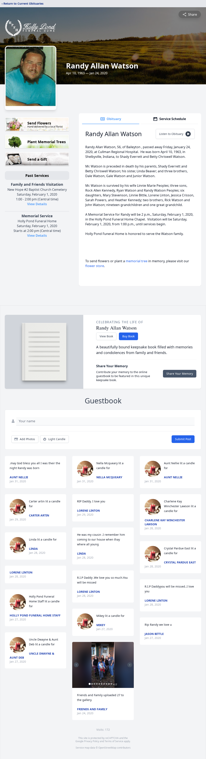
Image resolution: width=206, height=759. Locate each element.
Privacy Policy (91, 741)
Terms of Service (114, 741)
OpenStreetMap (107, 747)
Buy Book (128, 336)
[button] (103, 665)
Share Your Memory (179, 373)
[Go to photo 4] (97, 684)
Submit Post (183, 439)
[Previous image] (76, 664)
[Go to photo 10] (111, 684)
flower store (94, 266)
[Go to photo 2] (92, 684)
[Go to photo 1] (90, 684)
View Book (106, 336)
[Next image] (129, 664)
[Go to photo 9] (109, 684)
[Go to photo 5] (99, 684)
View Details (37, 204)
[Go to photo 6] (101, 684)
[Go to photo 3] (94, 684)
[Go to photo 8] (106, 684)
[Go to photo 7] (104, 684)
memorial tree (136, 261)
